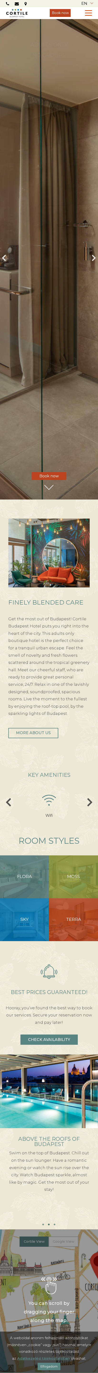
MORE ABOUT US (33, 733)
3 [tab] (54, 1224)
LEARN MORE (49, 1213)
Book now (60, 13)
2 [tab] (49, 1224)
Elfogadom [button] (49, 1366)
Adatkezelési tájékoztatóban (43, 1358)
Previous (4, 259)
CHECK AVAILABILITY (49, 1039)
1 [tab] (43, 1224)
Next (94, 259)
